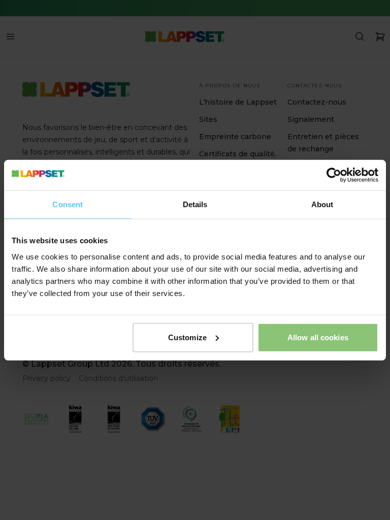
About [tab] (322, 204)
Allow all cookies (317, 337)
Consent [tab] (67, 204)
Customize (187, 337)
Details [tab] (195, 204)
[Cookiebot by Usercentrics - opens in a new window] (333, 175)
